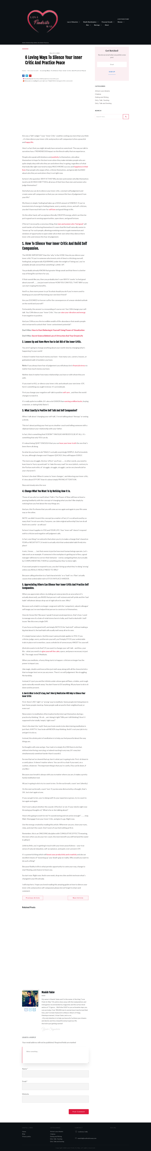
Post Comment (79, 1111)
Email (24, 1081)
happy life (29, 142)
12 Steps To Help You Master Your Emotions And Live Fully (55, 937)
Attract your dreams (102, 91)
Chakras (98, 94)
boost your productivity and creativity (62, 854)
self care (66, 392)
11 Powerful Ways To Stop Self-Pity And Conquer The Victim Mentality (55, 920)
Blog (23, 1134)
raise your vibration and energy (73, 312)
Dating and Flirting (101, 97)
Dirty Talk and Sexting (103, 103)
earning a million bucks (73, 401)
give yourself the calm (50, 651)
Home (24, 1131)
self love (52, 209)
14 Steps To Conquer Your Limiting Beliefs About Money (55, 972)
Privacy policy (26, 1136)
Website (25, 1094)
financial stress (79, 365)
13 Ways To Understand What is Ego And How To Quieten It (55, 955)
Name (25, 1069)
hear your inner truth (67, 443)
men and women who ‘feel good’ (71, 224)
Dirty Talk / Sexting (102, 100)
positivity (55, 157)
